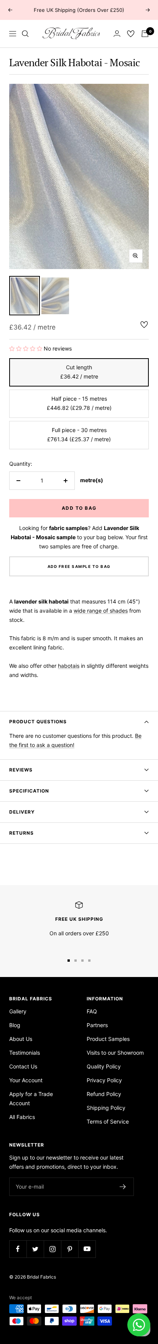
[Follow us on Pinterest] (69, 1249)
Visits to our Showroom (115, 1052)
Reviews (21, 770)
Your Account (26, 1080)
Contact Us (23, 1066)
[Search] (25, 33)
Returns (21, 833)
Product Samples (108, 1039)
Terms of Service (108, 1121)
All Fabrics (22, 1117)
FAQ (92, 1011)
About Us (20, 1039)
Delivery (22, 812)
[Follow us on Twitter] (35, 1249)
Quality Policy (104, 1066)
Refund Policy (104, 1094)
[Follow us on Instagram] (52, 1249)
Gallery (17, 1011)
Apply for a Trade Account (31, 1098)
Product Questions (38, 721)
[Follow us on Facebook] (17, 1249)
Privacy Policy (104, 1080)
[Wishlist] (130, 33)
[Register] (123, 1186)
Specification (29, 791)
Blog (14, 1025)
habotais (68, 665)
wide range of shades (101, 610)
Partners (97, 1025)
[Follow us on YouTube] (86, 1249)
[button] (26, 348)
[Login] (117, 33)
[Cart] (145, 33)
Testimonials (24, 1052)
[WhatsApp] (138, 1324)
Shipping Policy (106, 1107)
